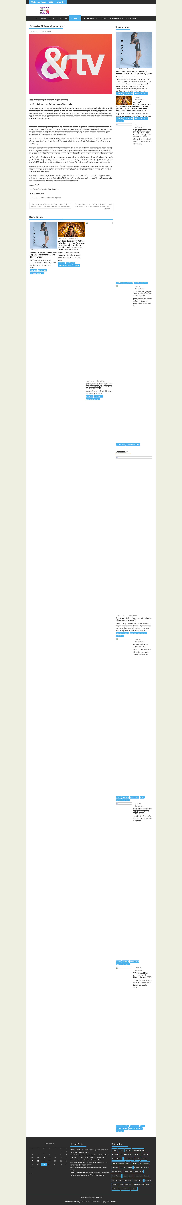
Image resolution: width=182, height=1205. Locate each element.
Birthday (127, 1150)
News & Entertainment (37, 273)
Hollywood (52, 18)
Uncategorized (139, 1185)
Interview (115, 1167)
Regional (64, 18)
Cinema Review (117, 1159)
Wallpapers (116, 1189)
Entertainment (116, 18)
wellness (134, 1189)
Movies (136, 1167)
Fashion (144, 1159)
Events (142, 797)
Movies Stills (128, 1172)
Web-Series (125, 1189)
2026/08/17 (62, 238)
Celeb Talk (34, 198)
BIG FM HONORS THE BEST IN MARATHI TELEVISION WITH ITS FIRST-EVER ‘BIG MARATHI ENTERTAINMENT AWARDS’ (93, 206)
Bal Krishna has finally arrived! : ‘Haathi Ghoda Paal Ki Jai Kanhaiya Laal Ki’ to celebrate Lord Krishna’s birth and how (50, 205)
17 (32, 1161)
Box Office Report (138, 1150)
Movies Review (117, 1172)
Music (125, 1176)
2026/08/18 (34, 250)
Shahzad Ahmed (46, 32)
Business (115, 1154)
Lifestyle (123, 1167)
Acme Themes (111, 1201)
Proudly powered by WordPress (77, 1201)
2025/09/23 (137, 639)
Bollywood (40, 18)
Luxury (130, 1167)
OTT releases (116, 1180)
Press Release (130, 18)
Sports (121, 1185)
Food (127, 1163)
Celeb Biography (125, 1154)
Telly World (57, 198)
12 (44, 1158)
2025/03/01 (137, 968)
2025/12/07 (120, 616)
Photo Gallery (127, 1180)
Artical (114, 1150)
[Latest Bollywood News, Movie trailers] (31, 18)
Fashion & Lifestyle (91, 18)
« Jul (30, 1173)
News (104, 18)
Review (114, 1185)
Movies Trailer (138, 1172)
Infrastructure (144, 1163)
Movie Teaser (116, 1176)
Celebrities (75, 18)
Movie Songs (145, 1167)
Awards (119, 633)
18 (38, 1161)
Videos (148, 1185)
